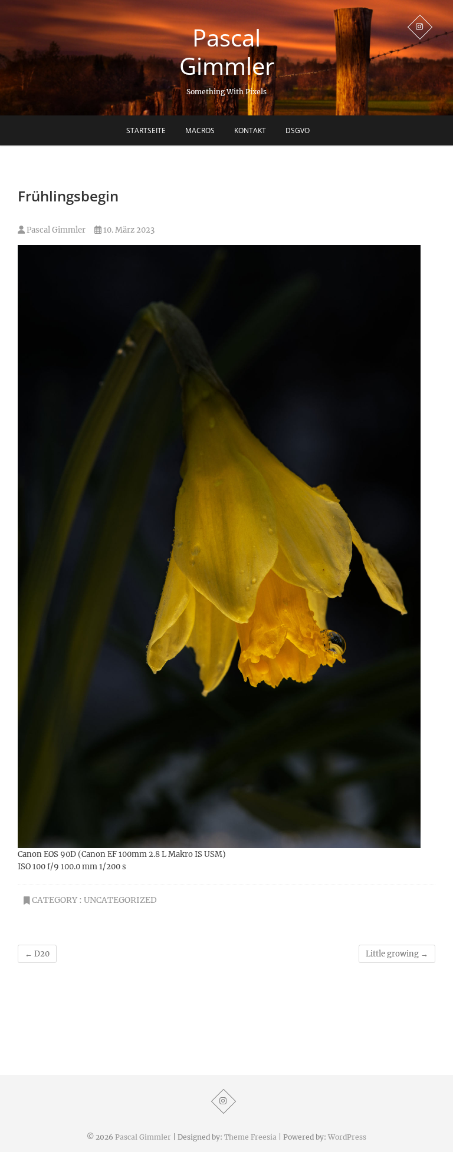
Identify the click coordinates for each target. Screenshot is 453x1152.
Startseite (146, 130)
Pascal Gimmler (226, 52)
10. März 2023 (128, 230)
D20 (37, 954)
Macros (200, 130)
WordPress (347, 1137)
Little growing (397, 954)
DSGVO (297, 130)
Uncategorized (120, 900)
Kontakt (250, 130)
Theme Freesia (250, 1137)
